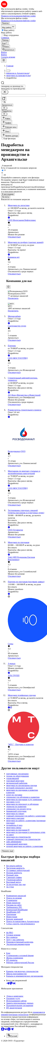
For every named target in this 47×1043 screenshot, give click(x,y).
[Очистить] (4, 92)
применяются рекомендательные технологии (23, 1013)
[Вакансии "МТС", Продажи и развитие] (26, 727)
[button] (4, 52)
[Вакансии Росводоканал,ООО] (26, 434)
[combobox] (13, 86)
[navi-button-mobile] (3, 60)
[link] (5, 46)
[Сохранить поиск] (3, 99)
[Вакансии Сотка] (26, 620)
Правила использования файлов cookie (18, 21)
